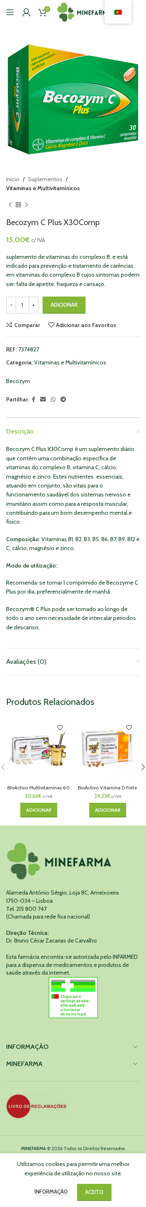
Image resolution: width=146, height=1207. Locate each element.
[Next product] (26, 205)
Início (12, 179)
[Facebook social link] (33, 399)
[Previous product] (10, 205)
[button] (38, 810)
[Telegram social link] (63, 399)
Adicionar (64, 304)
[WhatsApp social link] (53, 399)
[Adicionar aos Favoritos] (60, 727)
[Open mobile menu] (10, 12)
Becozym (18, 381)
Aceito (94, 1192)
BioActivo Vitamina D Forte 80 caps (107, 790)
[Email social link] (43, 399)
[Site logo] (84, 11)
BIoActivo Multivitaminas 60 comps (38, 790)
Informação (51, 1191)
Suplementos (45, 179)
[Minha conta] (26, 12)
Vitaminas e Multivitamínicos (43, 188)
